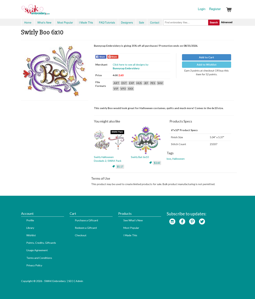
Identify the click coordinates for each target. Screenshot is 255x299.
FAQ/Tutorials (107, 22)
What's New (44, 22)
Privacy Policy (34, 265)
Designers (127, 22)
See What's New (133, 220)
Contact (154, 22)
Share (102, 57)
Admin (79, 281)
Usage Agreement (37, 250)
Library (30, 227)
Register (215, 9)
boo (169, 158)
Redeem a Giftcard (86, 227)
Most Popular (65, 22)
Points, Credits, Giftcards (41, 242)
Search (214, 22)
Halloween (178, 158)
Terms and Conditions (39, 257)
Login (201, 9)
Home (27, 22)
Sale (141, 22)
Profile (30, 220)
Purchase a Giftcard (86, 220)
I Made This (86, 22)
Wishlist (31, 235)
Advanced (226, 22)
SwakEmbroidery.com (49, 11)
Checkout (80, 235)
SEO (71, 281)
